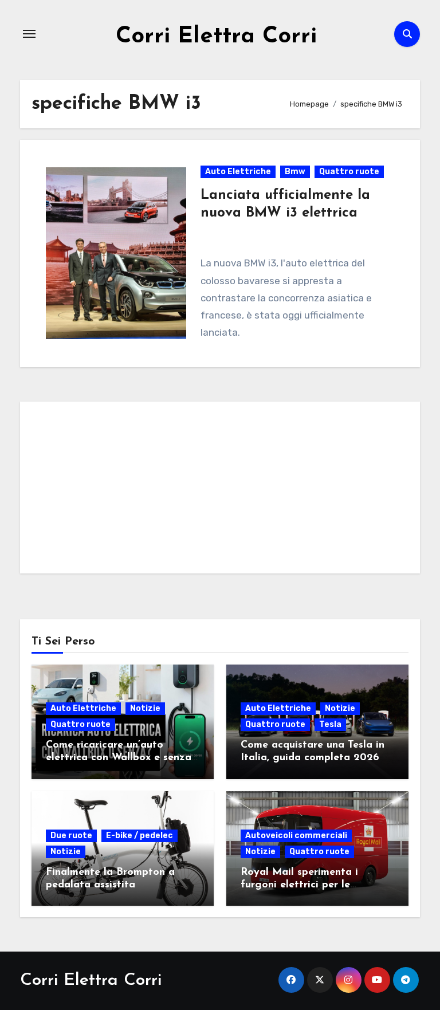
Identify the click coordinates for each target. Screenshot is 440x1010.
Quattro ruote (349, 171)
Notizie (145, 708)
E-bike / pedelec (139, 835)
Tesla (330, 724)
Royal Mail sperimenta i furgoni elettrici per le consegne (299, 884)
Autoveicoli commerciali (296, 835)
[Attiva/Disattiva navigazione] (29, 34)
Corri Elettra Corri (216, 36)
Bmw (295, 171)
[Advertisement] (221, 490)
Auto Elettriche (238, 171)
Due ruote (71, 835)
